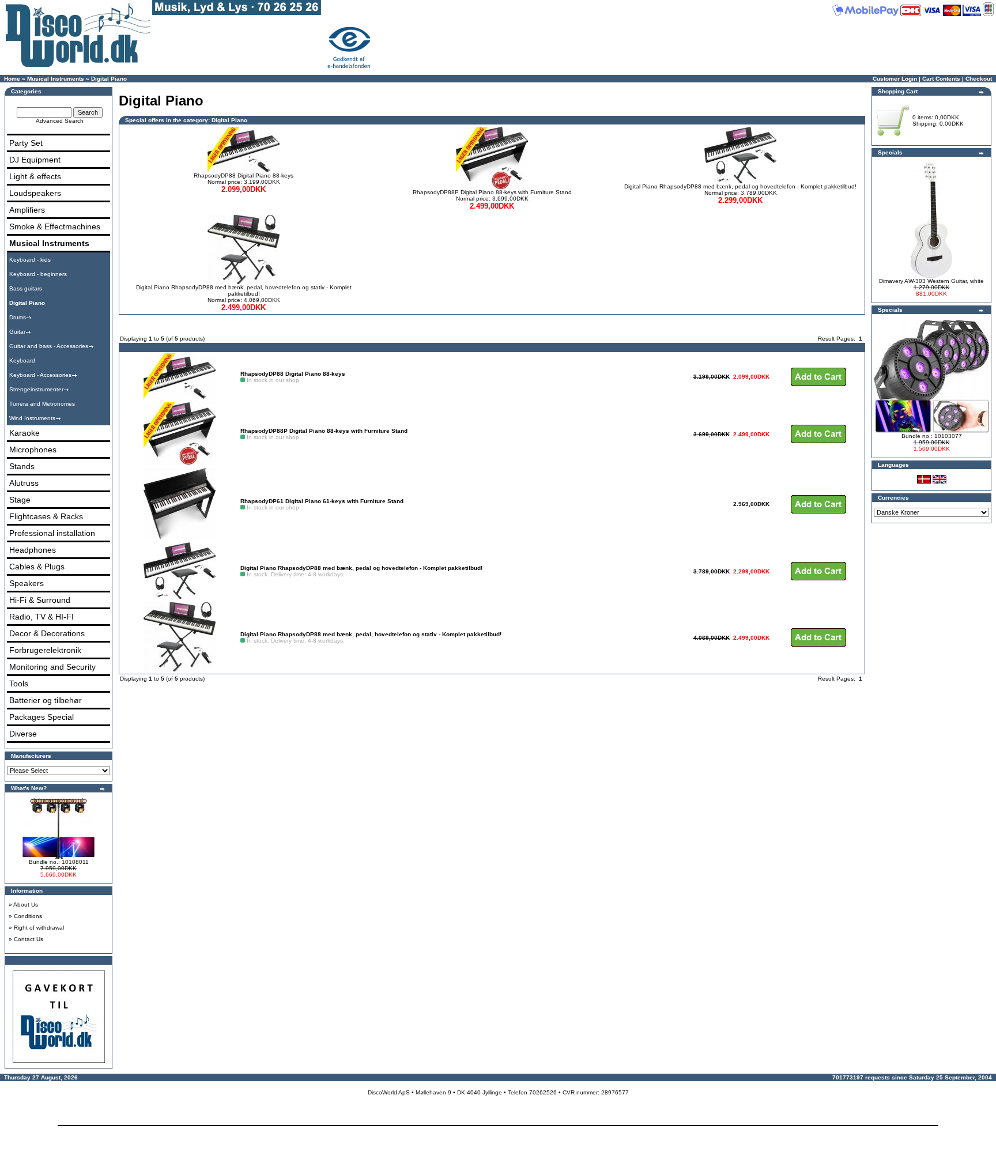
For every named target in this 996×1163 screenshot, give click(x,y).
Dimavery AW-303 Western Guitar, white (931, 281)
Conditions (28, 916)
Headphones (32, 549)
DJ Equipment (35, 159)
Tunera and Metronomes (42, 404)
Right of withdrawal (39, 927)
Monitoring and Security (52, 666)
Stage (20, 499)
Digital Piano (109, 78)
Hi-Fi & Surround (39, 600)
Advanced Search (60, 121)
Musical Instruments (55, 78)
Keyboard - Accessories (40, 375)
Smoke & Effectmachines (54, 226)
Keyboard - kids (30, 259)
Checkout (978, 78)
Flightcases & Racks (46, 516)
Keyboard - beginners (38, 274)
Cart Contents (941, 78)
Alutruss (24, 483)
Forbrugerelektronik (45, 650)
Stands (22, 466)
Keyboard (22, 360)
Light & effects (35, 176)
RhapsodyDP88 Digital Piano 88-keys (243, 175)
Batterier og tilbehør (45, 700)
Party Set (26, 143)
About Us (25, 904)
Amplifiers (27, 209)
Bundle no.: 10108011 (59, 862)
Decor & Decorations (47, 633)
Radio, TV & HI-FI (41, 616)
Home (12, 78)
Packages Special (41, 717)
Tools (18, 683)
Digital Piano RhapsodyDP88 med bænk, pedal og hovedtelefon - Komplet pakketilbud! (740, 186)
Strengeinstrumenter (36, 389)
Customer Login (895, 78)
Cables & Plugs (37, 566)
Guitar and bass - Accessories (48, 346)
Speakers (26, 583)
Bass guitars (25, 288)
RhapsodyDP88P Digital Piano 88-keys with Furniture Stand (492, 192)
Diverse (23, 733)
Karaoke (24, 432)
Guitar (17, 331)
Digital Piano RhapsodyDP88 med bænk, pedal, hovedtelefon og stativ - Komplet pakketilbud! (244, 290)
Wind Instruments (32, 418)
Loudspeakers (35, 193)
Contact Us (28, 939)
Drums (17, 317)
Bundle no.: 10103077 (931, 436)
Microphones (32, 449)
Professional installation (52, 533)
